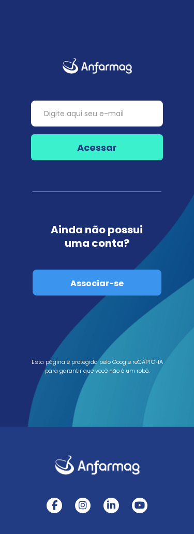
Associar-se (97, 283)
